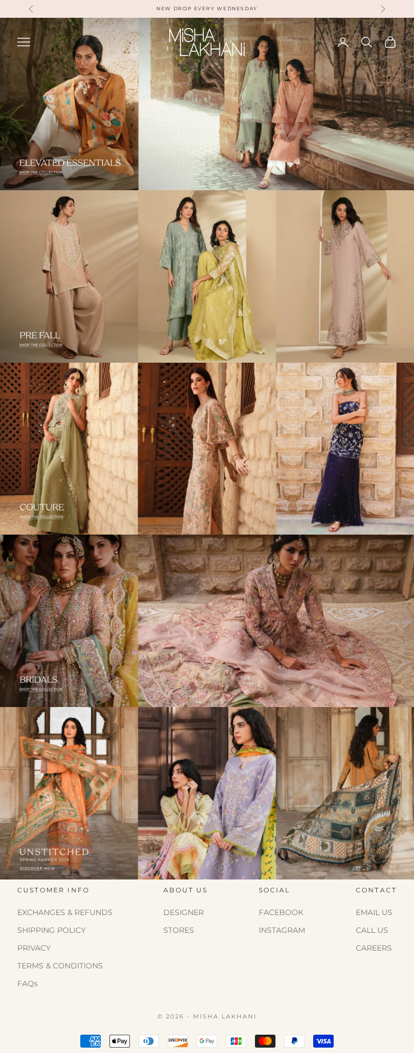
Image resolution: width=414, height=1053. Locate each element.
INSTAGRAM (282, 930)
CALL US (372, 930)
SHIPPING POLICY (51, 930)
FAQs (27, 983)
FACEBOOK (281, 912)
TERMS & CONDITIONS (60, 966)
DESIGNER (183, 912)
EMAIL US (374, 912)
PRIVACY (34, 948)
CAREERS (374, 948)
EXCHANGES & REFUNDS (65, 912)
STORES (178, 930)
